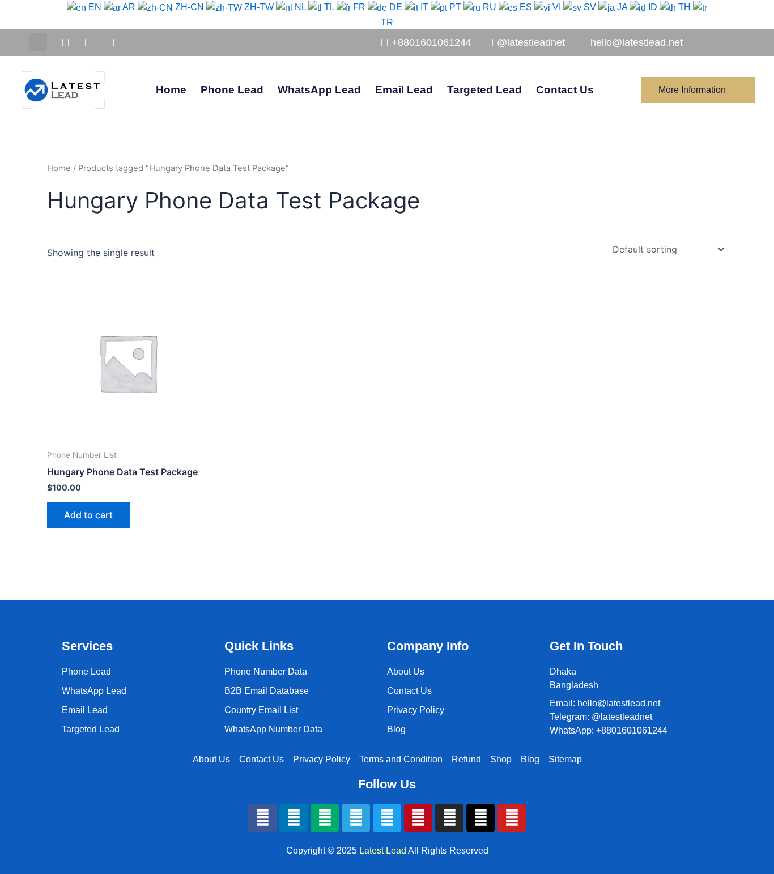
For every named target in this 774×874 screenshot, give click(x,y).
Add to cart (88, 515)
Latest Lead (382, 850)
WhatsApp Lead (319, 90)
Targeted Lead (484, 90)
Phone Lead (232, 90)
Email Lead (404, 90)
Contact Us (565, 90)
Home (171, 90)
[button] (38, 42)
